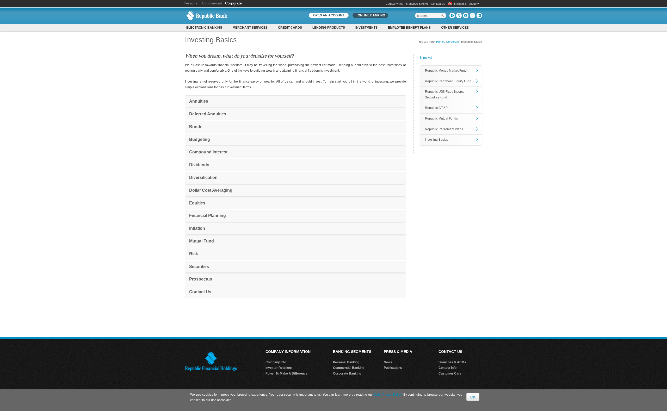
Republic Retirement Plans (444, 129)
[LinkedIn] (479, 15)
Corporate (233, 3)
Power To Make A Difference (286, 373)
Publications (393, 368)
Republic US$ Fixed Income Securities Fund (445, 94)
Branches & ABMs (417, 3)
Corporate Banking (347, 373)
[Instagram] (472, 15)
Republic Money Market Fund (446, 70)
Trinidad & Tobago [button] (465, 3)
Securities (199, 266)
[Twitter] (459, 15)
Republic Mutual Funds (441, 118)
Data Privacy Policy (388, 394)
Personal (191, 3)
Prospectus (200, 279)
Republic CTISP (436, 108)
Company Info (394, 3)
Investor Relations (279, 368)
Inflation (197, 228)
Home (440, 41)
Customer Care (450, 373)
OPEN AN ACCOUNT (328, 15)
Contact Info (447, 368)
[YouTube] (465, 15)
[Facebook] (452, 15)
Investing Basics (436, 139)
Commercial (212, 3)
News (388, 362)
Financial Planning (207, 215)
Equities (197, 203)
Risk (193, 254)
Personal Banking (346, 362)
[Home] (206, 15)
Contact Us (438, 3)
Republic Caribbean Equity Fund (448, 81)
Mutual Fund (201, 241)
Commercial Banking (348, 368)
